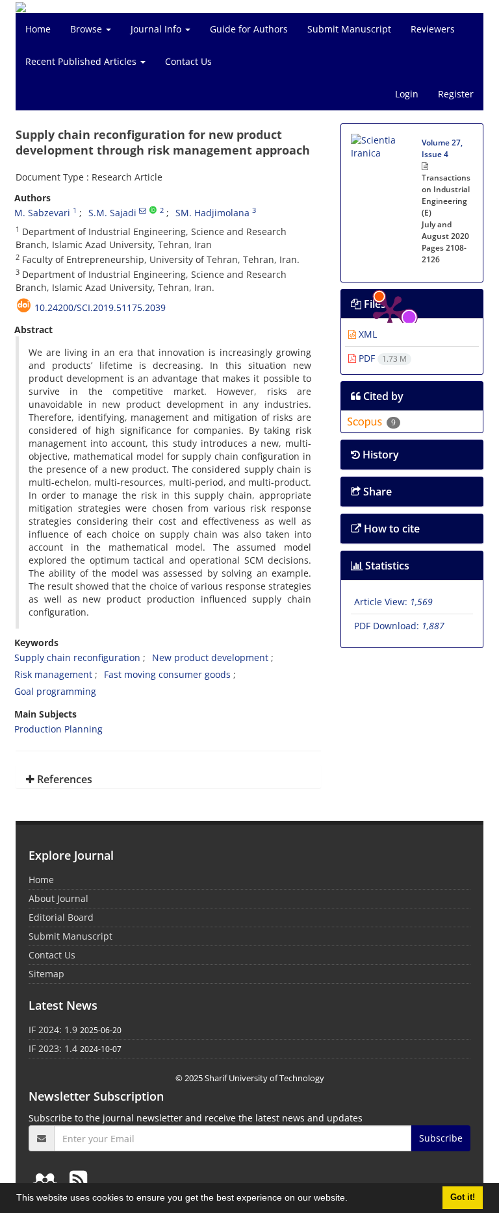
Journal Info (157, 29)
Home (38, 29)
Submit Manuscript (349, 29)
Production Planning (58, 729)
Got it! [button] (462, 1197)
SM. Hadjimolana (212, 212)
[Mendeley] (47, 1179)
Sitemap (46, 974)
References (63, 779)
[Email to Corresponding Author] (142, 210)
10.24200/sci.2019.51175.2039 (100, 307)
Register (456, 94)
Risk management (53, 674)
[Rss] (78, 1179)
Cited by (382, 396)
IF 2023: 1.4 (53, 1048)
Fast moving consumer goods (167, 674)
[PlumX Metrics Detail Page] (390, 173)
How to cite (390, 528)
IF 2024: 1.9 (53, 1029)
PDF (381, 358)
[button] (352, 1199)
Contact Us (188, 61)
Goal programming (55, 691)
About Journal (58, 898)
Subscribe (441, 1138)
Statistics (386, 565)
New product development (210, 657)
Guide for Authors (249, 29)
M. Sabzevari (42, 212)
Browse (87, 29)
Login (406, 94)
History (379, 454)
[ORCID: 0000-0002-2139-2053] (153, 210)
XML (366, 334)
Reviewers (433, 29)
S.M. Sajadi (112, 212)
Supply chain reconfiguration (77, 657)
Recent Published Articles (82, 61)
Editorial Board (61, 917)
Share (376, 491)
